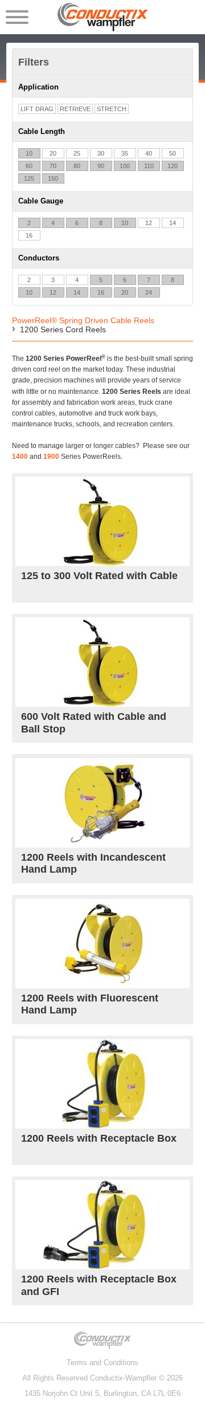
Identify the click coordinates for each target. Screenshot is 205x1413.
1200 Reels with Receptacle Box (99, 1138)
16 (29, 235)
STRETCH (111, 108)
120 (172, 165)
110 (149, 165)
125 (29, 178)
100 (125, 165)
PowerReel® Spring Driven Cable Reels (83, 320)
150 (53, 178)
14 (172, 222)
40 (148, 153)
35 (124, 153)
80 (76, 165)
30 (100, 153)
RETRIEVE (75, 108)
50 (172, 153)
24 (148, 292)
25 (76, 153)
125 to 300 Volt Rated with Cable (99, 575)
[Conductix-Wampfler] (103, 17)
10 (29, 153)
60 (29, 165)
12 (148, 222)
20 (53, 153)
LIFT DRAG (37, 108)
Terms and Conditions (102, 1362)
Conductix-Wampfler (123, 1378)
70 (53, 165)
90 (100, 165)
